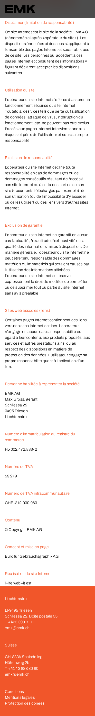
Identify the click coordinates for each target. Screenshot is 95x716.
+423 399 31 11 (21, 622)
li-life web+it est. (19, 583)
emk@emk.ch (17, 628)
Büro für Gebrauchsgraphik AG (32, 556)
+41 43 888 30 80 (23, 668)
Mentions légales (20, 697)
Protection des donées (25, 703)
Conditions (14, 691)
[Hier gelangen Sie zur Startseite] (20, 10)
